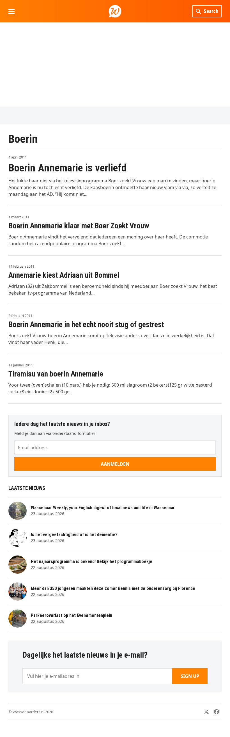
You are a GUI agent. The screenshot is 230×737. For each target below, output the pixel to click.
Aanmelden (115, 464)
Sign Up (190, 676)
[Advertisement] (115, 64)
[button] (11, 11)
